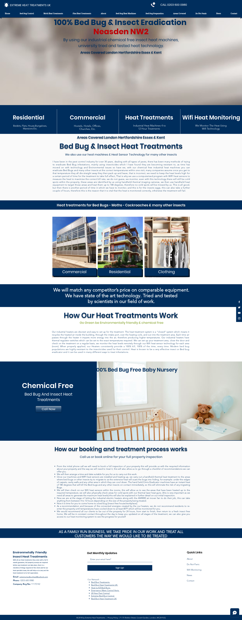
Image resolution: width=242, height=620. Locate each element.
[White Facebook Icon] (239, 302)
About (190, 559)
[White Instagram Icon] (239, 318)
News (189, 575)
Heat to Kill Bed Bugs (101, 587)
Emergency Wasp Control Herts (105, 590)
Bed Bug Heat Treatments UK (104, 585)
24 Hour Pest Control (100, 593)
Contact (190, 580)
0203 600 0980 (27, 580)
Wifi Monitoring (194, 569)
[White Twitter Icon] (239, 307)
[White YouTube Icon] (239, 312)
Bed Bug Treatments (100, 582)
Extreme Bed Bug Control (103, 596)
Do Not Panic (193, 564)
